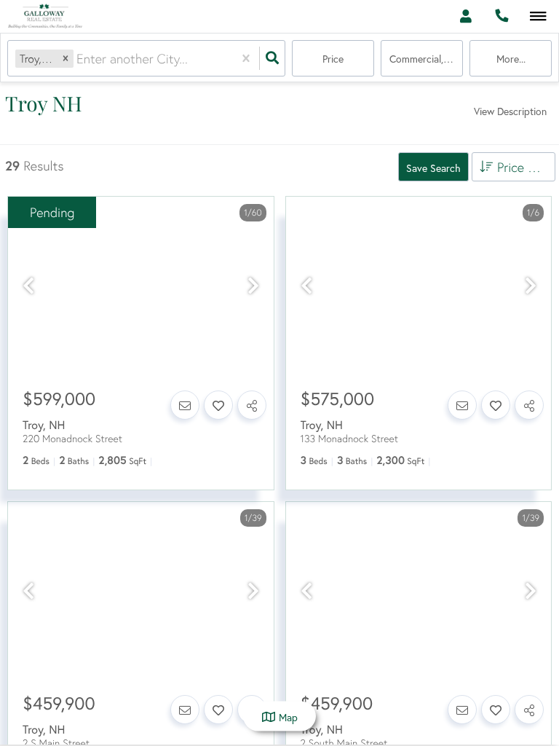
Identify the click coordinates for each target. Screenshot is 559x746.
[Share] (251, 405)
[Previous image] (28, 286)
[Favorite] (218, 405)
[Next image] (253, 286)
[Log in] (465, 16)
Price (333, 59)
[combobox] (78, 58)
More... (511, 59)
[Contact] (184, 405)
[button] (66, 59)
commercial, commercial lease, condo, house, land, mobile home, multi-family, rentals (426, 59)
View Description (510, 111)
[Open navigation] (538, 17)
